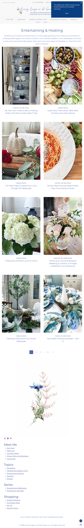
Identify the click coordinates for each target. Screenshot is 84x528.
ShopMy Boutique (13, 500)
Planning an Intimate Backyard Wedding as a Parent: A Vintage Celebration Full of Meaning (63, 263)
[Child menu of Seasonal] (74, 19)
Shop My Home (12, 508)
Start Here (10, 448)
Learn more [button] (57, 9)
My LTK (9, 505)
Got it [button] (66, 13)
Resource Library (9, 2)
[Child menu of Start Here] (10, 19)
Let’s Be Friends (38, 2)
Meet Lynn (11, 451)
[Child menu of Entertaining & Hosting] (59, 19)
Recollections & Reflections (17, 488)
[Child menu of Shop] (46, 22)
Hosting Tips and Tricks (21, 108)
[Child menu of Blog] (38, 22)
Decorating (11, 468)
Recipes (10, 479)
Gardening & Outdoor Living (17, 471)
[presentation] (21, 76)
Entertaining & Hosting (15, 473)
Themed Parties (63, 108)
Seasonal (10, 476)
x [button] (81, 2)
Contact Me (11, 459)
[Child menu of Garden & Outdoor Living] (38, 19)
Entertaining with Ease (15, 491)
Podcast (48, 2)
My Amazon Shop (13, 503)
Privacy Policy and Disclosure (18, 456)
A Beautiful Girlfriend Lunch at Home (21, 261)
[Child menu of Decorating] (22, 19)
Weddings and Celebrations (63, 258)
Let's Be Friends (13, 453)
